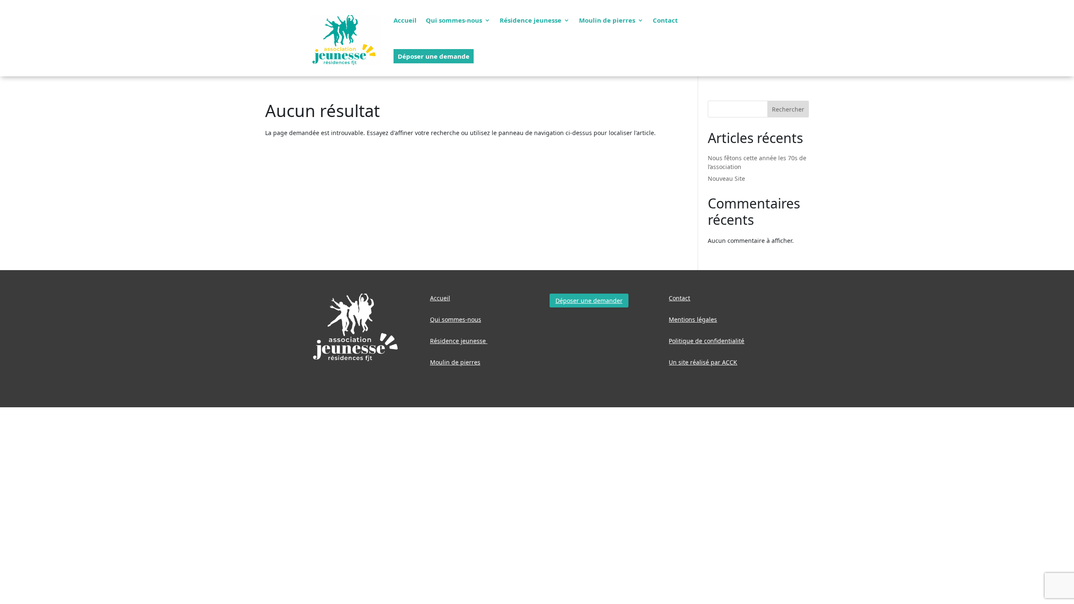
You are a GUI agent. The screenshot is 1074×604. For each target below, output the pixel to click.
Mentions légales (693, 319)
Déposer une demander (589, 301)
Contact (665, 20)
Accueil (405, 20)
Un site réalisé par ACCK (703, 362)
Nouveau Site (726, 178)
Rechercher (788, 109)
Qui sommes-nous (454, 20)
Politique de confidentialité (706, 341)
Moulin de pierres (607, 20)
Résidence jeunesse (530, 20)
